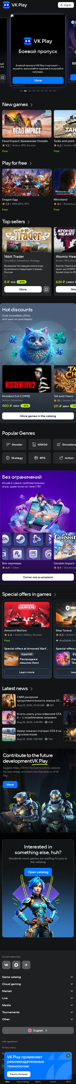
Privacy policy (9, 1047)
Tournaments (10, 1012)
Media (6, 1005)
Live (5, 998)
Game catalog (11, 977)
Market (7, 991)
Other (6, 1019)
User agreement (10, 1041)
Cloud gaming (11, 984)
